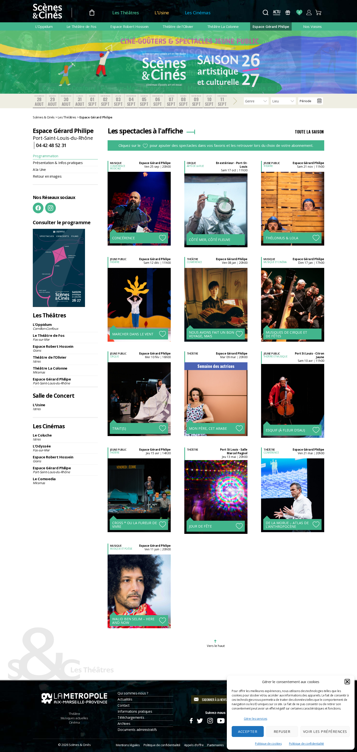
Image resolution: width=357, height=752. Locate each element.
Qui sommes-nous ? (133, 693)
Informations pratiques (135, 711)
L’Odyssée (42, 448)
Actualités (125, 699)
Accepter (247, 731)
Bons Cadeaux (288, 12)
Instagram (50, 208)
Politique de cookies (268, 744)
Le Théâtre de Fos (81, 26)
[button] (347, 681)
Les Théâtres (125, 13)
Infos (131, 199)
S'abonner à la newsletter (218, 699)
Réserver (141, 214)
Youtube (220, 720)
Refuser (282, 731)
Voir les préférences (325, 731)
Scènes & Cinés (80, 745)
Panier (318, 12)
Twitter (199, 720)
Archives (124, 723)
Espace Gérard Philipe (271, 26)
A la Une (39, 169)
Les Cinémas (198, 13)
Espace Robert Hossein (129, 26)
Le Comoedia (44, 480)
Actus (276, 12)
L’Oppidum (44, 26)
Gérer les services (255, 719)
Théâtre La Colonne (223, 26)
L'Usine (39, 406)
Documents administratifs (137, 729)
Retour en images (47, 176)
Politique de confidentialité (306, 744)
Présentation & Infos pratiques (58, 162)
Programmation (45, 155)
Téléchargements (131, 717)
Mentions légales (128, 745)
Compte (309, 12)
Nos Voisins (312, 26)
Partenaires (215, 745)
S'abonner (144, 228)
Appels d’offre (194, 745)
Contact (123, 705)
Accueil (91, 12)
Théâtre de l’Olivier (177, 26)
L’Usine (161, 13)
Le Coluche (42, 437)
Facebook (38, 208)
